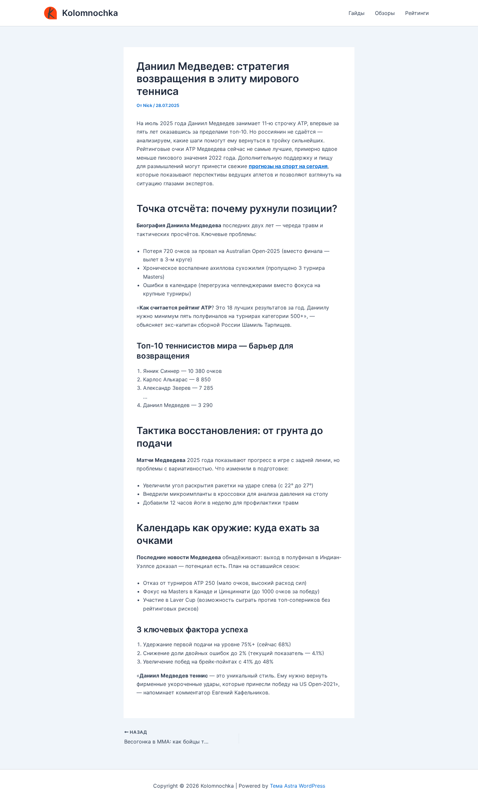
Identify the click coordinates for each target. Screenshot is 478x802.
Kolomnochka (90, 13)
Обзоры (385, 13)
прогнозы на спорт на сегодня (288, 166)
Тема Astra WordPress (297, 785)
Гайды (357, 13)
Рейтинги (417, 13)
